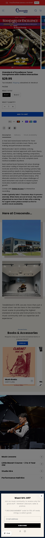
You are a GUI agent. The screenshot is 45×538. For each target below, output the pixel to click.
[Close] (41, 496)
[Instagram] (24, 531)
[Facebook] (20, 531)
